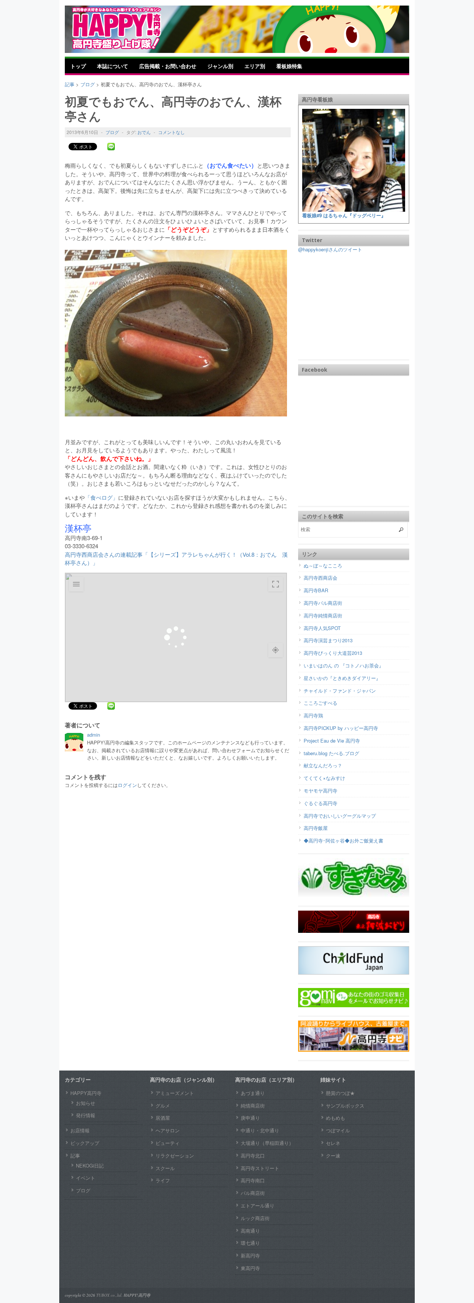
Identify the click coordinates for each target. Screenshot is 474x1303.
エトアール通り (257, 1205)
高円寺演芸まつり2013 (328, 640)
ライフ (163, 1180)
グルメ (163, 1105)
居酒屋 (163, 1117)
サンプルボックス (345, 1105)
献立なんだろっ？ (323, 765)
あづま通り (253, 1092)
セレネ (333, 1142)
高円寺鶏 (313, 715)
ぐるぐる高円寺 (320, 803)
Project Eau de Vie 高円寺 (332, 740)
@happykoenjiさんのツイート (330, 249)
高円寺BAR (316, 590)
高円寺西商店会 (320, 577)
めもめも (335, 1117)
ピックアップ (84, 1142)
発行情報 (85, 1115)
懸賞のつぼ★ (340, 1092)
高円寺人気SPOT (322, 628)
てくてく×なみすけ (324, 777)
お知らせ (85, 1102)
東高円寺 (250, 1268)
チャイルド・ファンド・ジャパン (340, 690)
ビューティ (168, 1142)
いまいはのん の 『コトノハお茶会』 (344, 665)
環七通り (250, 1242)
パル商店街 (253, 1192)
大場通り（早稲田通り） (267, 1142)
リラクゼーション (175, 1155)
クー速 (333, 1155)
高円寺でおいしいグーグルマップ (340, 815)
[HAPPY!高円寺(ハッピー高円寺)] (127, 28)
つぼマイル (338, 1130)
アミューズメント (175, 1092)
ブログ (112, 132)
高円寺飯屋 (316, 827)
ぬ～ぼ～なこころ (323, 565)
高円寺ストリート (260, 1168)
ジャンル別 (220, 66)
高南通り (250, 1230)
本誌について (112, 66)
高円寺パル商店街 (323, 602)
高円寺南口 (253, 1180)
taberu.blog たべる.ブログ (331, 753)
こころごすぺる (320, 702)
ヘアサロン (168, 1130)
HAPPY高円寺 (85, 1092)
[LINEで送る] (111, 146)
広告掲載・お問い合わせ (167, 66)
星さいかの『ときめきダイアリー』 (342, 677)
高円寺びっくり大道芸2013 (333, 652)
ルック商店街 (255, 1218)
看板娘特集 (289, 66)
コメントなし (171, 132)
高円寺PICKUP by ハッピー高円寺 (341, 727)
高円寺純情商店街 (323, 615)
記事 (75, 1155)
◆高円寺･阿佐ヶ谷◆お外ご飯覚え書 (343, 840)
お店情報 (80, 1130)
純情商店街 (253, 1105)
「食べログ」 (101, 497)
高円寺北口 (253, 1155)
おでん (144, 132)
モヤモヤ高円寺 (320, 790)
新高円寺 (250, 1255)
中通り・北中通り (260, 1130)
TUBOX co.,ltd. (109, 1295)
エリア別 (254, 66)
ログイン (127, 784)
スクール (165, 1168)
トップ (78, 66)
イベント (85, 1177)
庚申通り (250, 1117)
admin (93, 734)
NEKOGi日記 (90, 1165)
